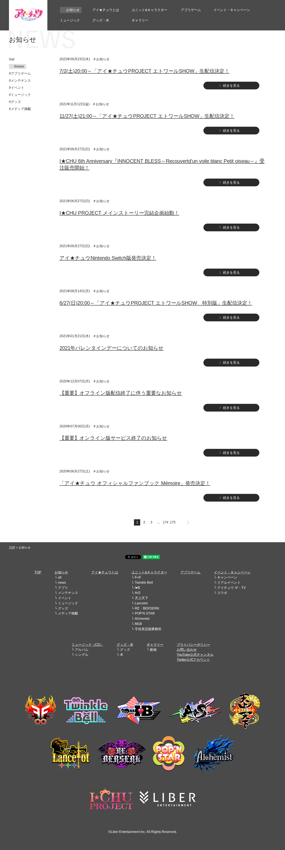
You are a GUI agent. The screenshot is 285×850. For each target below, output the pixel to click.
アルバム (81, 649)
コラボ (222, 593)
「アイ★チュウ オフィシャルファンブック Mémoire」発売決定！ (134, 483)
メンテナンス (68, 593)
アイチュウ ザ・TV (231, 588)
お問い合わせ (187, 649)
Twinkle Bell (144, 582)
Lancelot (141, 603)
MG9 (138, 624)
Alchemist (142, 618)
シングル (81, 654)
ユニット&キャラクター (149, 572)
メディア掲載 (68, 613)
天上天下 (141, 598)
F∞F (138, 577)
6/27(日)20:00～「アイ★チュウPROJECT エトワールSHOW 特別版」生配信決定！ (155, 303)
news (62, 582)
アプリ (63, 588)
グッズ (63, 608)
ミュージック (68, 603)
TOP (12, 547)
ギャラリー (155, 644)
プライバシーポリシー (193, 644)
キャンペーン (227, 577)
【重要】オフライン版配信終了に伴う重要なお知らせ (120, 393)
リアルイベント (229, 582)
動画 (153, 649)
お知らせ (61, 572)
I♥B (137, 588)
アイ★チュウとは (104, 572)
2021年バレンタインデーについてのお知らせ (111, 348)
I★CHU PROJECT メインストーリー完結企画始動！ (119, 213)
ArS (137, 593)
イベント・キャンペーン (232, 572)
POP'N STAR (145, 613)
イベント (64, 598)
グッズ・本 (125, 644)
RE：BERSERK (147, 608)
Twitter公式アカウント (193, 659)
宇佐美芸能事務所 (148, 629)
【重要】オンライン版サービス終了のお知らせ (113, 438)
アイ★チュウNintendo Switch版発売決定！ (107, 258)
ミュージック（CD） (87, 644)
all (60, 577)
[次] (188, 522)
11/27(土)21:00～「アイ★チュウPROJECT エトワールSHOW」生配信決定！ (147, 116)
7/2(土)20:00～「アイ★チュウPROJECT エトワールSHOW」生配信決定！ (144, 71)
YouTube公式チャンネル (195, 654)
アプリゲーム (190, 572)
